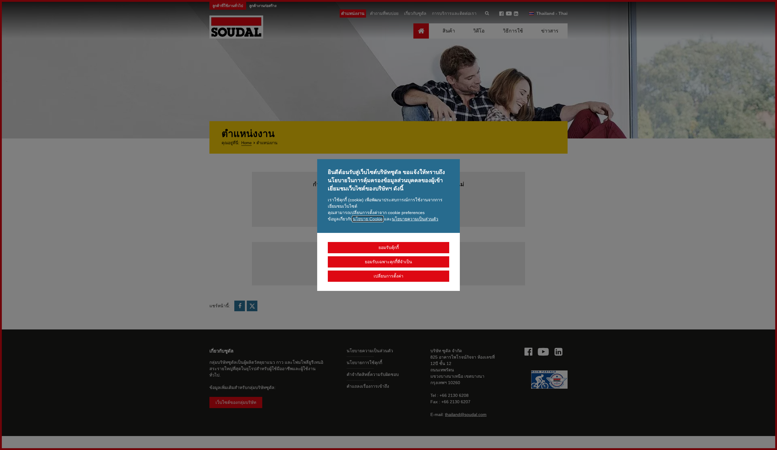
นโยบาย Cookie (368, 218)
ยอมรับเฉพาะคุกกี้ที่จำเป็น (388, 261)
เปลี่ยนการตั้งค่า (388, 276)
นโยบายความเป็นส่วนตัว (415, 218)
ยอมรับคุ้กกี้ (388, 247)
